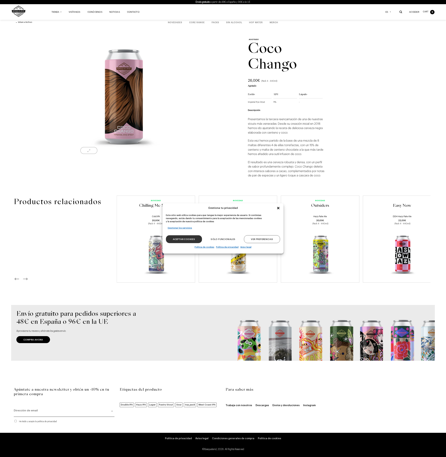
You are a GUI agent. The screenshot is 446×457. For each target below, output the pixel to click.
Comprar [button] (156, 276)
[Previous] (20, 278)
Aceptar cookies (184, 239)
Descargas (262, 405)
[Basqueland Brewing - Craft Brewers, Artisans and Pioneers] (19, 11)
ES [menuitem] (387, 12)
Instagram (309, 405)
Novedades (175, 22)
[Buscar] (400, 12)
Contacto (133, 12)
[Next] (29, 278)
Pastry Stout (166, 405)
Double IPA (127, 405)
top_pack (190, 405)
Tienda (55, 12)
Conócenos (94, 12)
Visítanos (74, 12)
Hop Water (256, 22)
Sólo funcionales (223, 239)
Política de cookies (204, 247)
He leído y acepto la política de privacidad (38, 421)
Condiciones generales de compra (233, 438)
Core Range (197, 22)
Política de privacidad (227, 247)
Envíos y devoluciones (286, 405)
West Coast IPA (207, 405)
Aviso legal (245, 247)
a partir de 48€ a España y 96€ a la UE (223, 2)
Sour (179, 405)
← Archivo (24, 22)
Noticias (114, 12)
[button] (278, 208)
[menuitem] (389, 12)
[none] (389, 12)
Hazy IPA (141, 405)
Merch (274, 22)
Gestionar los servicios (180, 228)
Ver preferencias (262, 239)
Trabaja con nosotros (239, 405)
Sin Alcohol (234, 22)
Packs (215, 22)
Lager (152, 405)
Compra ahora (33, 340)
